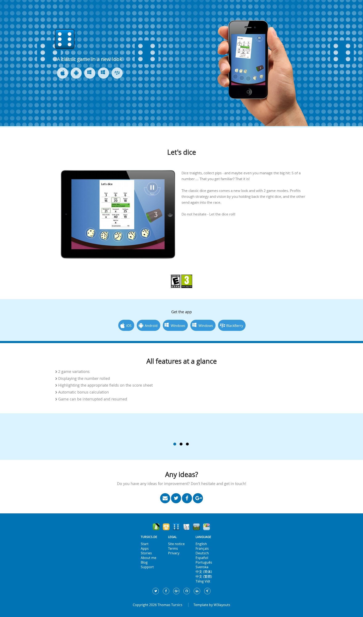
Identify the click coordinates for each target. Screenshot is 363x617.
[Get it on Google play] (76, 73)
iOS (129, 325)
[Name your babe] (166, 526)
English (201, 544)
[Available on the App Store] (62, 73)
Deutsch (202, 553)
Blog (144, 562)
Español (202, 557)
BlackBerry (234, 325)
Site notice (176, 544)
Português (204, 562)
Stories (146, 553)
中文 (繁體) (204, 576)
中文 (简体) (204, 571)
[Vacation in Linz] (186, 526)
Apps (145, 548)
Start (145, 544)
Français (202, 548)
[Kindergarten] (196, 526)
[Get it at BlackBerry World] (117, 73)
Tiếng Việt (203, 581)
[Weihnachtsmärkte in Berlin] (156, 526)
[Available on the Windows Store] (103, 73)
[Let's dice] (176, 526)
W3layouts (222, 604)
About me (148, 557)
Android (151, 325)
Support (147, 567)
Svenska (202, 567)
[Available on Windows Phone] (89, 73)
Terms (173, 548)
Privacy (173, 553)
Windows (178, 325)
